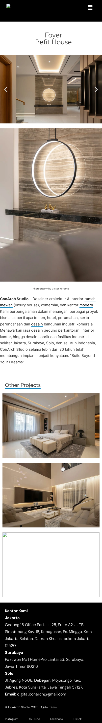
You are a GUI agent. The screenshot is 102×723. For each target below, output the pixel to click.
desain (37, 324)
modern (86, 305)
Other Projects (23, 385)
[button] (90, 7)
